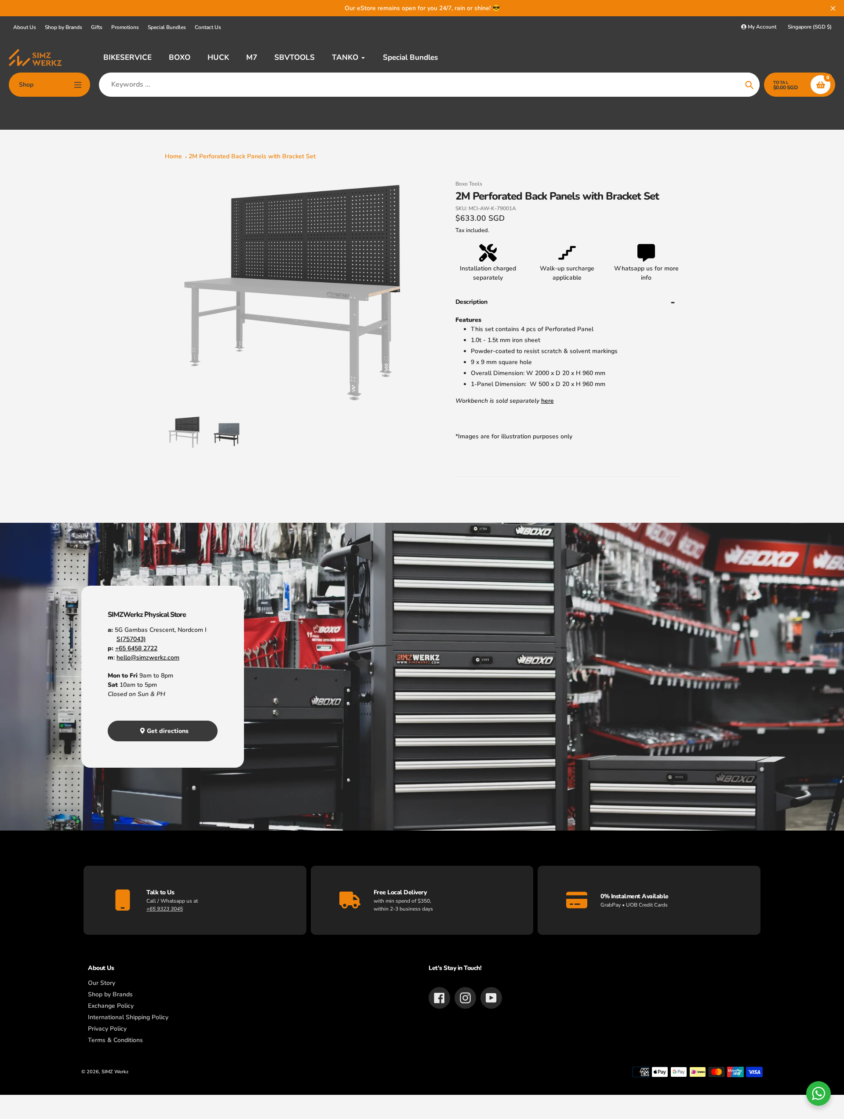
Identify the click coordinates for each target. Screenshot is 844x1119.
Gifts (96, 27)
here (547, 401)
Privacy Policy (107, 1028)
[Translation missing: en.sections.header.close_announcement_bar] (833, 8)
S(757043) (131, 639)
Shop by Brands (63, 27)
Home (173, 156)
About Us (24, 27)
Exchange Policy (111, 1006)
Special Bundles (167, 27)
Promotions (125, 27)
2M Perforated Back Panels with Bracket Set (252, 156)
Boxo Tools (468, 183)
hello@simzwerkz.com (147, 657)
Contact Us (208, 27)
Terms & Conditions (115, 1040)
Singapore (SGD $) (810, 26)
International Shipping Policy (128, 1017)
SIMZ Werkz (115, 1071)
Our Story (101, 983)
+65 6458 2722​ (136, 648)
